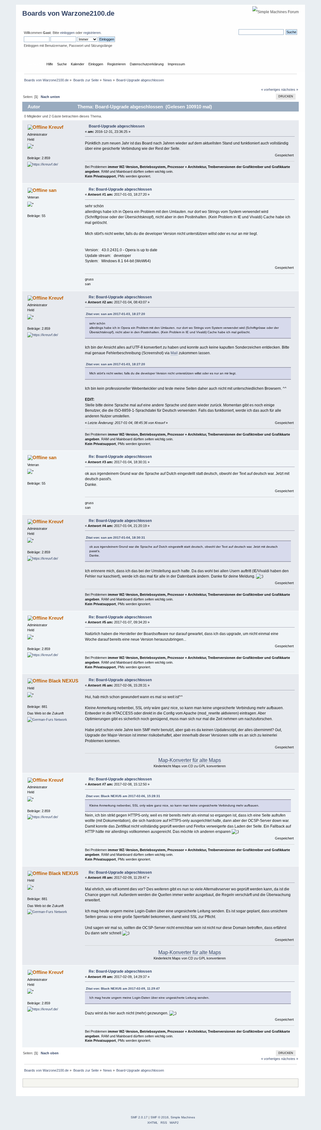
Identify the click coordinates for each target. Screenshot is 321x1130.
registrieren (92, 33)
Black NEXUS (63, 680)
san (52, 190)
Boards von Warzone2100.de (68, 13)
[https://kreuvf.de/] (42, 164)
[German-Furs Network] (47, 719)
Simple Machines (183, 1117)
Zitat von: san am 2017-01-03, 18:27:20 (115, 314)
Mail (174, 353)
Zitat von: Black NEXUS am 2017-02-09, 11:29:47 (123, 988)
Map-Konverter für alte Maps (189, 760)
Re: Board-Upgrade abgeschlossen (120, 189)
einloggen (67, 33)
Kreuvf (56, 127)
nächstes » (289, 89)
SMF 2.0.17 (139, 1117)
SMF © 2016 (159, 1117)
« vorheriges (270, 89)
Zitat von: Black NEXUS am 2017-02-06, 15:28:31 (123, 796)
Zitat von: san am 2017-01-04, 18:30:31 (115, 537)
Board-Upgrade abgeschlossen (117, 126)
